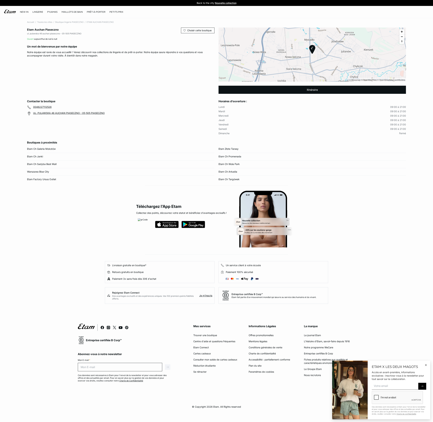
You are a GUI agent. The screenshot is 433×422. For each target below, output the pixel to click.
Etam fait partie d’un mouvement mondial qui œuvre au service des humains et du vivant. (274, 297)
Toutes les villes (44, 22)
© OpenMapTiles (369, 79)
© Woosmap (355, 79)
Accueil (30, 22)
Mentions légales (258, 341)
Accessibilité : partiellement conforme (269, 359)
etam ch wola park (229, 164)
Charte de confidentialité (262, 353)
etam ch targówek (229, 179)
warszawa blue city (38, 171)
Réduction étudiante (204, 365)
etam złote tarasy (228, 148)
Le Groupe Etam (313, 369)
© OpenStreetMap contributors (391, 79)
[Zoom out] (401, 36)
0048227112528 (42, 106)
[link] (24, 12)
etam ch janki (35, 156)
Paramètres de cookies (261, 371)
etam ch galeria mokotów (41, 148)
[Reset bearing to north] (401, 41)
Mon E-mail (84, 360)
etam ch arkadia (228, 171)
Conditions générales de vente (265, 347)
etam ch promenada (230, 156)
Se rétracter (200, 371)
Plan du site (255, 365)
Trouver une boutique (205, 335)
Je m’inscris (205, 295)
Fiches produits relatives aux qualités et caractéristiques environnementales (326, 361)
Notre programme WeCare (318, 347)
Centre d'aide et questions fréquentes (214, 341)
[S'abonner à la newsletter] (422, 386)
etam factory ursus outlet (41, 179)
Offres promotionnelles (261, 335)
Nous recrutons (312, 375)
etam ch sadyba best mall (41, 164)
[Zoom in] (401, 31)
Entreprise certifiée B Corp (318, 353)
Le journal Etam (312, 335)
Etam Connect (201, 347)
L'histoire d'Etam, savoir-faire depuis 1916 (327, 341)
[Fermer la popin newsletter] (426, 365)
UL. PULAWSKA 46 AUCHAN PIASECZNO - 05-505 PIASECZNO (69, 113)
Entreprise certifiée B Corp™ (247, 294)
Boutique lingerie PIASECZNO (69, 22)
